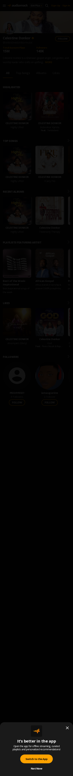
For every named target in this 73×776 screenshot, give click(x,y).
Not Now (36, 768)
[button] (36, 388)
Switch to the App (36, 759)
